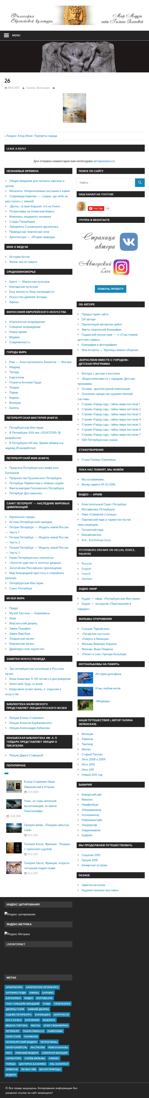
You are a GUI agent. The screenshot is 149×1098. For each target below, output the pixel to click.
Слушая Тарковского (95, 629)
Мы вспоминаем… (94, 479)
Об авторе (89, 319)
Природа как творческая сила (29, 232)
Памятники (55, 1031)
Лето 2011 (88, 769)
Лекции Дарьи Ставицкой (26, 755)
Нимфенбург (90, 804)
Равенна (87, 739)
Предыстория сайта (95, 314)
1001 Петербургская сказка (99, 440)
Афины (14, 302)
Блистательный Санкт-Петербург (104, 504)
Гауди (46, 1003)
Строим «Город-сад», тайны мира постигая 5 (111, 424)
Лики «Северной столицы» (99, 514)
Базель (14, 408)
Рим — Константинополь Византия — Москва (40, 362)
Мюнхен (87, 799)
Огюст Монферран (56, 1025)
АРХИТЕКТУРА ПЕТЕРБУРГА (42, 987)
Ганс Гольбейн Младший (22, 1003)
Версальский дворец (23, 623)
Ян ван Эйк (28, 1069)
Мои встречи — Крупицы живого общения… (111, 350)
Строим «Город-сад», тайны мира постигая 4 (111, 419)
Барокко (48, 992)
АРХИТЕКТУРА (14, 987)
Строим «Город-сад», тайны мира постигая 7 (111, 434)
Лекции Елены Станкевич (26, 718)
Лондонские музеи (21, 638)
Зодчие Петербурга (19, 1014)
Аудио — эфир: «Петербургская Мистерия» (111, 598)
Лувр (12, 618)
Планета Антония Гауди (25, 382)
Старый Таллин (92, 754)
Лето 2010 (88, 764)
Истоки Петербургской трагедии (30, 522)
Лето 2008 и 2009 (94, 759)
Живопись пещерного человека (30, 216)
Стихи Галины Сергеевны (99, 459)
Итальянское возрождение (27, 322)
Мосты (35, 1025)
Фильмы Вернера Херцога (99, 644)
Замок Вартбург (19, 633)
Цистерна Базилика (32, 1063)
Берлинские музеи (21, 643)
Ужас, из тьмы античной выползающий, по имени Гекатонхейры (40, 806)
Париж (13, 392)
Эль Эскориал (58, 1063)
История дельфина (108, 674)
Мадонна (49, 1020)
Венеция (15, 403)
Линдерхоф (89, 825)
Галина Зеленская (38, 87)
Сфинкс (54, 1058)
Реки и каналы (58, 1047)
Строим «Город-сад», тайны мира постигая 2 (111, 409)
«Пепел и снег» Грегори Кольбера (104, 654)
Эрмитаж (12, 1069)
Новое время (18, 332)
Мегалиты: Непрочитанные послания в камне (39, 191)
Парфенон (31, 1036)
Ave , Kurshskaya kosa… (97, 540)
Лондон (14, 387)
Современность (19, 342)
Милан (86, 749)
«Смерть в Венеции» (95, 639)
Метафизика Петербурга (98, 509)
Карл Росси (61, 1014)
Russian (87, 563)
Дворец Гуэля (15, 1009)
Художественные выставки (100, 890)
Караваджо (42, 1014)
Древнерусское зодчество (26, 649)
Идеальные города (22, 517)
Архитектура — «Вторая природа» (32, 237)
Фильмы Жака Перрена (97, 649)
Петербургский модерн (21, 1042)
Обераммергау (91, 810)
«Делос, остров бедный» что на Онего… (35, 206)
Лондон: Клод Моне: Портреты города (31, 136)
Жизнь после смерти (23, 262)
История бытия (19, 257)
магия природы (50, 1069)
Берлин (14, 398)
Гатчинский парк (92, 530)
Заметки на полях (93, 885)
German (87, 579)
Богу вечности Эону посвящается (31, 292)
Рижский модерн (27, 1052)
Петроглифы (49, 1042)
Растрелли (38, 1047)
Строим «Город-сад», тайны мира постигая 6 (111, 429)
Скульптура (13, 1058)
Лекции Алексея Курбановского (30, 723)
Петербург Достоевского (25, 493)
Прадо (13, 608)
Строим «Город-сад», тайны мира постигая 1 (111, 404)
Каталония (32, 1020)
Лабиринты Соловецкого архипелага (33, 226)
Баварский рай (91, 794)
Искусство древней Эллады (28, 297)
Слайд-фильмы (35, 1058)
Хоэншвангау (90, 815)
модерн (11, 1074)
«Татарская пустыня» (96, 634)
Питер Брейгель (16, 1047)
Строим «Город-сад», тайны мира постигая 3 (111, 414)
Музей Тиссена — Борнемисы (29, 613)
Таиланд (87, 744)
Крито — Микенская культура (29, 281)
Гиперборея (62, 1003)
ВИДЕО (28, 998)
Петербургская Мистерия (26, 427)
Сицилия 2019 (91, 855)
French (86, 574)
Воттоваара (44, 998)
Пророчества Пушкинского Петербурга (35, 478)
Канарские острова (94, 865)
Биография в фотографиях (99, 345)
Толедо (14, 372)
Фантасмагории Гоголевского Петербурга (36, 488)
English (86, 569)
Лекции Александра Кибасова (29, 728)
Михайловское (91, 535)
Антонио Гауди (16, 992)
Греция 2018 (90, 860)
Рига (9, 1052)
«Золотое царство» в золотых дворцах (35, 563)
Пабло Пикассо (33, 1031)
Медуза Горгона (17, 1025)
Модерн (14, 337)
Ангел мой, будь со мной (25, 684)
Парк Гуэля (13, 1036)
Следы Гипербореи (22, 221)
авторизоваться (104, 161)
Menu (16, 35)
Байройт (87, 835)
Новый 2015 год (92, 775)
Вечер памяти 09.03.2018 (98, 484)
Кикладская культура (23, 286)
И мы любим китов (107, 688)
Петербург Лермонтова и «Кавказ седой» (36, 483)
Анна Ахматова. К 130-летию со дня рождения (40, 679)
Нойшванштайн (92, 820)
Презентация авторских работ (102, 324)
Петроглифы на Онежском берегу (31, 211)
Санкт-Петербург (20, 588)
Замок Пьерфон (19, 628)
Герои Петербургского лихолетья (31, 557)
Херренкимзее (91, 830)
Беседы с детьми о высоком (101, 373)
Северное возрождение (25, 327)
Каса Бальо (14, 1020)
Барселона (16, 377)
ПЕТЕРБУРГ (13, 1031)
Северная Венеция (55, 1052)
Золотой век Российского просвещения (35, 568)
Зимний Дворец (38, 1009)
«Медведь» (102, 701)
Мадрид (14, 367)
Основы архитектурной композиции (106, 389)
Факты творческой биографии (101, 329)
